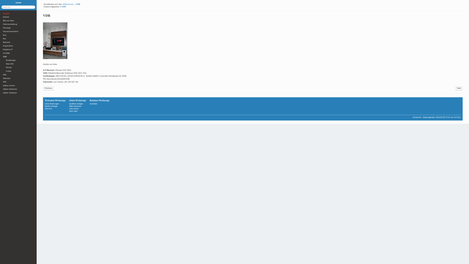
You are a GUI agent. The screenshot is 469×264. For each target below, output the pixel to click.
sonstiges (6, 53)
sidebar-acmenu (9, 86)
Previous (48, 88)
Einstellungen (11, 60)
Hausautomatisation (10, 31)
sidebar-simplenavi (10, 93)
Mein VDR (10, 64)
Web (4, 75)
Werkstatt (6, 78)
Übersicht (48, 109)
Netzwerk (6, 42)
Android (6, 17)
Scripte (8, 71)
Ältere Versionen (75, 106)
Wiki (4, 82)
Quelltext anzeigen (76, 104)
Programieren (8, 46)
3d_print (6, 13)
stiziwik (18, 3)
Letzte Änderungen (52, 104)
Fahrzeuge (7, 28)
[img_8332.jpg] (55, 58)
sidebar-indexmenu (10, 89)
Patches (9, 67)
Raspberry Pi (7, 49)
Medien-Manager (51, 106)
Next (459, 88)
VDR (78, 4)
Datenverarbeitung (10, 24)
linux (4, 35)
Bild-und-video (8, 21)
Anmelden (93, 104)
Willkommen (68, 4)
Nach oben (73, 111)
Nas (4, 39)
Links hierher (74, 109)
